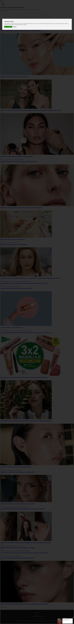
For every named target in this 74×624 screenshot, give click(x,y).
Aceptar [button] (6, 26)
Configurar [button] (14, 26)
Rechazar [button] (10, 26)
